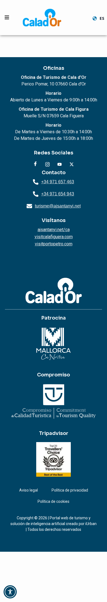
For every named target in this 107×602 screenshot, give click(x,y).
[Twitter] (71, 164)
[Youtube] (59, 164)
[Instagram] (47, 164)
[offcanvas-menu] (7, 17)
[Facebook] (35, 164)
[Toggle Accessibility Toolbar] (10, 592)
